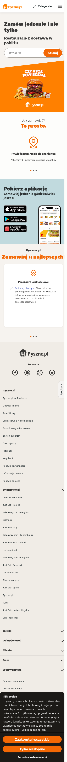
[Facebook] (15, 375)
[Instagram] (27, 375)
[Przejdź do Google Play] (15, 219)
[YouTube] (52, 375)
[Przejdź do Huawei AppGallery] (15, 228)
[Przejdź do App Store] (15, 209)
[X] (39, 375)
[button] (12, 6)
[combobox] (23, 53)
